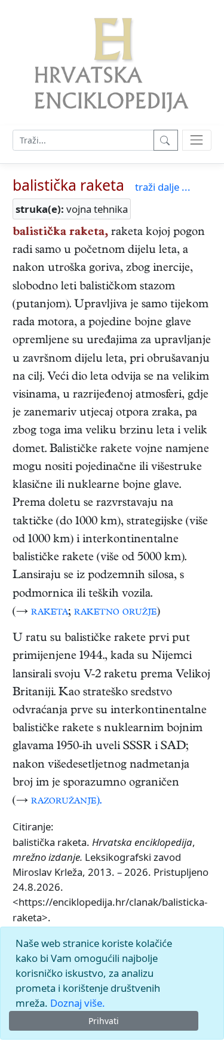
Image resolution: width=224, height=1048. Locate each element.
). (99, 801)
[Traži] (166, 140)
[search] (196, 140)
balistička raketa (68, 185)
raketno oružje (115, 612)
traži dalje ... (163, 187)
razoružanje (63, 801)
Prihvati (103, 1020)
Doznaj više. (77, 1003)
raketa (49, 612)
